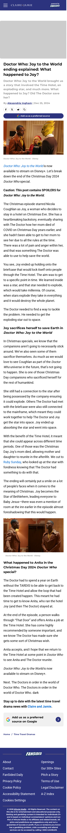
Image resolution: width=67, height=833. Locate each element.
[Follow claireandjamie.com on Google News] (58, 719)
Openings (47, 762)
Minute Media (20, 809)
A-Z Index (47, 794)
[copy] (24, 109)
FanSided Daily (13, 775)
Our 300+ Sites (51, 768)
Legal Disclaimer (52, 787)
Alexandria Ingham (19, 103)
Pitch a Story (49, 775)
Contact (8, 768)
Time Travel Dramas (24, 734)
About (7, 762)
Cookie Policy (12, 787)
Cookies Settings (14, 800)
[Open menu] (5, 5)
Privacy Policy (12, 781)
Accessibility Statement (19, 794)
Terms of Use (50, 781)
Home (6, 734)
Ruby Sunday (12, 462)
